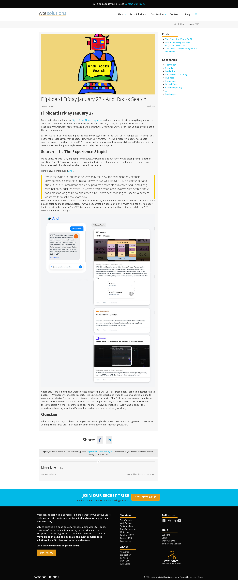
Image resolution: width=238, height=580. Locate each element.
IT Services (125, 532)
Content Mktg (126, 538)
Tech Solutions (138, 14)
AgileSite (193, 577)
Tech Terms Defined (171, 543)
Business (169, 77)
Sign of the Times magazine (87, 120)
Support (166, 534)
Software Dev (126, 526)
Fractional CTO (127, 535)
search (152, 474)
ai (131, 474)
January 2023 (193, 24)
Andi (70, 170)
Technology (170, 64)
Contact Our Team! (135, 3)
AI (166, 90)
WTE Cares (125, 563)
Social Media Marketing (176, 74)
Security (169, 68)
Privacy (201, 577)
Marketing (151, 106)
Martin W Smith (49, 106)
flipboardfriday (143, 474)
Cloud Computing (173, 87)
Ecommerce (170, 81)
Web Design (126, 523)
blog (135, 474)
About (121, 14)
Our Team (125, 560)
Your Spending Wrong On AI (178, 39)
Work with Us (168, 540)
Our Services (157, 14)
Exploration (125, 555)
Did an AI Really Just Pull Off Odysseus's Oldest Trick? (178, 44)
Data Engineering (128, 529)
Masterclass (171, 94)
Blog (187, 14)
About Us (124, 552)
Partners (124, 557)
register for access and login (99, 451)
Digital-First (171, 84)
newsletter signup (145, 497)
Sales (164, 537)
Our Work (175, 14)
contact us (46, 553)
